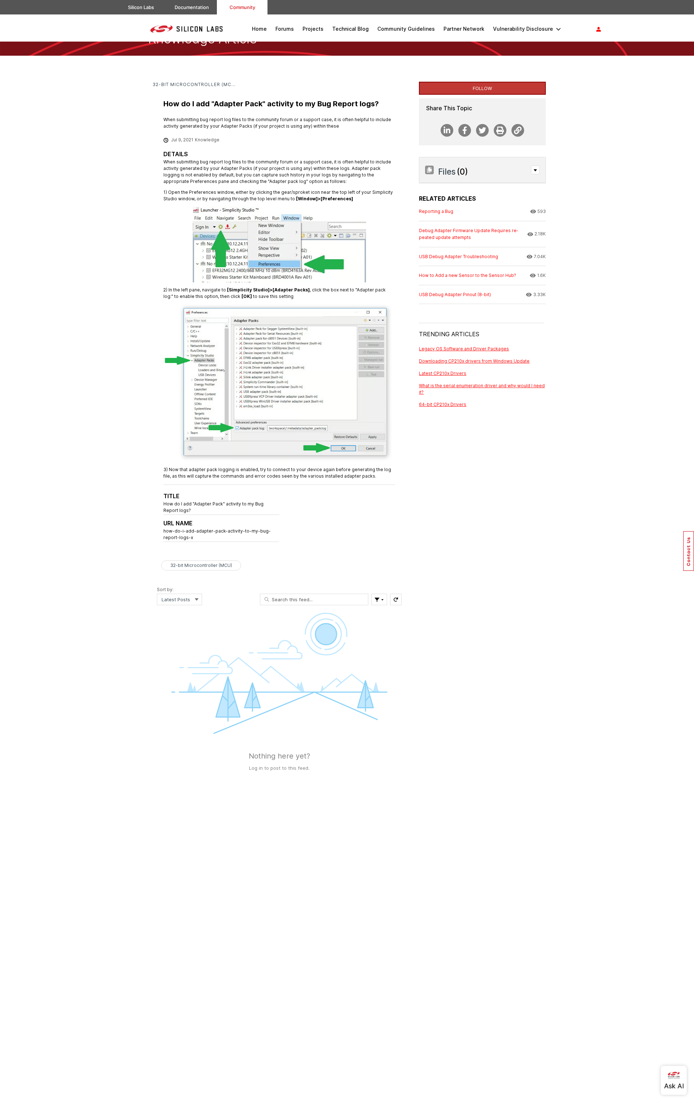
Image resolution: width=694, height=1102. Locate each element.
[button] (535, 170)
